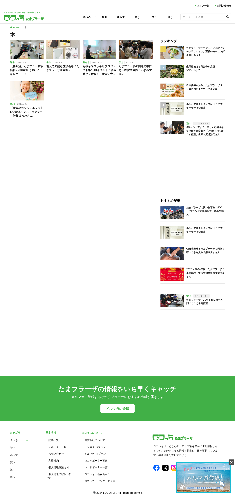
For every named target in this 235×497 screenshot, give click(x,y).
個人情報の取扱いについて (60, 476)
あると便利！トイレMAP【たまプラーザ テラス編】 (204, 105)
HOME (16, 27)
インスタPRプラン (95, 446)
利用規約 (53, 460)
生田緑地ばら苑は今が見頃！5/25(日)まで (201, 68)
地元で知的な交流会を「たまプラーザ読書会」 (62, 68)
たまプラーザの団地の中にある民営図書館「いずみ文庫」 (135, 69)
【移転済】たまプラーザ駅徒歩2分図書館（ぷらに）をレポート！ (26, 69)
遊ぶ (153, 17)
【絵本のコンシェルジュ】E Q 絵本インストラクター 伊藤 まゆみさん (26, 111)
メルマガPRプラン (95, 453)
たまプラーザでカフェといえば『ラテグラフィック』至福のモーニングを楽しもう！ (205, 51)
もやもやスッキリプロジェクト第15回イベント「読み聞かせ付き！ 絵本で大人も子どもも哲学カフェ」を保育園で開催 (99, 70)
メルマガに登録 (117, 409)
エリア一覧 (203, 5)
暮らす (121, 17)
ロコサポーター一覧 (96, 467)
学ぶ (104, 17)
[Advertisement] (192, 165)
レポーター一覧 (57, 446)
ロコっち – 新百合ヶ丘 (97, 474)
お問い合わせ (224, 5)
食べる (87, 17)
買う (137, 17)
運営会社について (94, 440)
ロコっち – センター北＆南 (99, 480)
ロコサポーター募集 (96, 460)
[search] (227, 16)
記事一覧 (53, 440)
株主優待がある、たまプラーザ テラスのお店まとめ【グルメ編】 (204, 87)
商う (170, 17)
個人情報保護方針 (58, 467)
